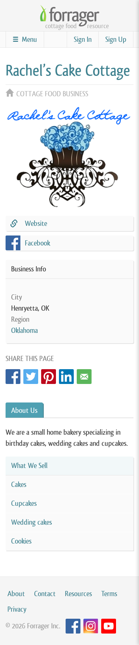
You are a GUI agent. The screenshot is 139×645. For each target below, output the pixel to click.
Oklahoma (24, 330)
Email (84, 374)
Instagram (90, 626)
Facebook (13, 374)
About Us (24, 410)
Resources (78, 593)
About (16, 593)
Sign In (83, 39)
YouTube (108, 626)
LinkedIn (66, 374)
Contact (45, 593)
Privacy (16, 609)
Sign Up (115, 39)
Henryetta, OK (30, 308)
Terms (109, 593)
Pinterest (48, 374)
